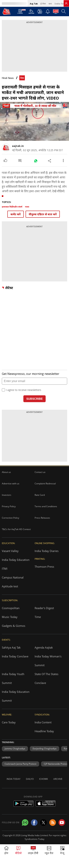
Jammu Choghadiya (15, 748)
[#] (36, 161)
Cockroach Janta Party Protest (20, 763)
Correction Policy (10, 517)
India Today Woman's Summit (48, 660)
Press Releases (42, 517)
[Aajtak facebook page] (34, 822)
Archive (57, 779)
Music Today (9, 617)
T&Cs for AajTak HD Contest (16, 529)
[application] (34, 121)
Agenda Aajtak (44, 647)
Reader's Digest (44, 608)
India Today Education (15, 560)
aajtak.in (18, 146)
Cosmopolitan (11, 608)
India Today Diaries (47, 551)
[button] (62, 850)
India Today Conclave (15, 656)
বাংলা (50, 3)
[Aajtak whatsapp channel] (25, 822)
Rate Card (40, 495)
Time (38, 617)
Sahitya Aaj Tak (11, 647)
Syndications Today (34, 839)
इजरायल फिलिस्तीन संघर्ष (12, 206)
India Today (60, 3)
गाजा (27, 206)
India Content (43, 722)
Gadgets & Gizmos (13, 626)
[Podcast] (40, 11)
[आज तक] (6, 11)
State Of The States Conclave (46, 678)
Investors (6, 495)
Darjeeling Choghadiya (44, 748)
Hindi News (8, 78)
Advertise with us (10, 483)
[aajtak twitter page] (43, 822)
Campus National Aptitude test (13, 582)
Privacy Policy (9, 506)
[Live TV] (56, 12)
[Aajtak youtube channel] (62, 822)
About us (6, 472)
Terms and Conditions (46, 506)
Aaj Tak (34, 3)
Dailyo (30, 779)
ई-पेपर (43, 3)
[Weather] (31, 12)
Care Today (9, 722)
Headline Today (44, 731)
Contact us (40, 472)
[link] (66, 3)
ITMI (4, 568)
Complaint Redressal (45, 483)
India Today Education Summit (15, 696)
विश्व (22, 78)
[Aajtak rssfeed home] (52, 822)
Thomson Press (44, 566)
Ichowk (43, 779)
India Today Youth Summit (13, 678)
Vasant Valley (10, 551)
